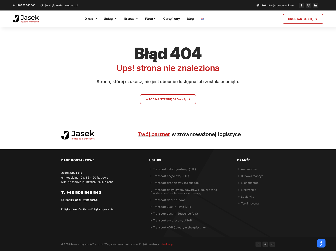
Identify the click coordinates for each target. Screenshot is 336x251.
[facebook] (301, 5)
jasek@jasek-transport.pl (82, 199)
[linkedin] (315, 5)
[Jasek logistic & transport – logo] (26, 16)
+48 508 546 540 (83, 192)
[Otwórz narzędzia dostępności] (321, 243)
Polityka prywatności (102, 209)
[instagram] (308, 5)
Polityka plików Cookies (74, 209)
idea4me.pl (167, 244)
